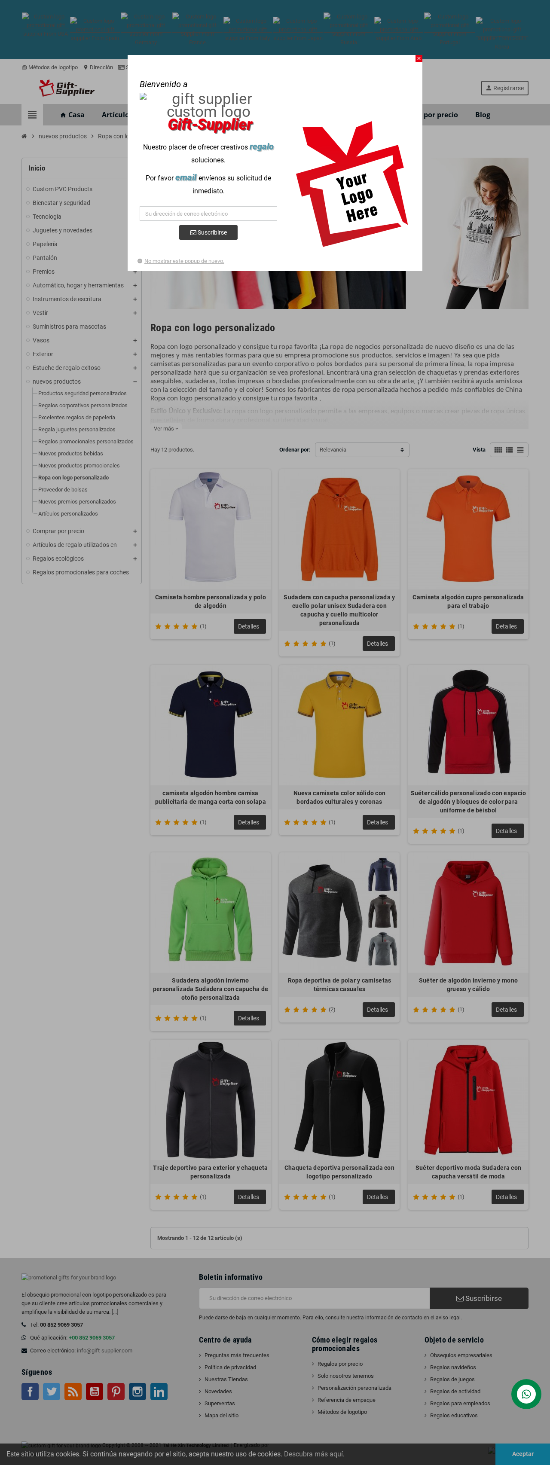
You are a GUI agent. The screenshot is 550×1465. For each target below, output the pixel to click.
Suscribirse (211, 232)
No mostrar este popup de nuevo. (184, 261)
